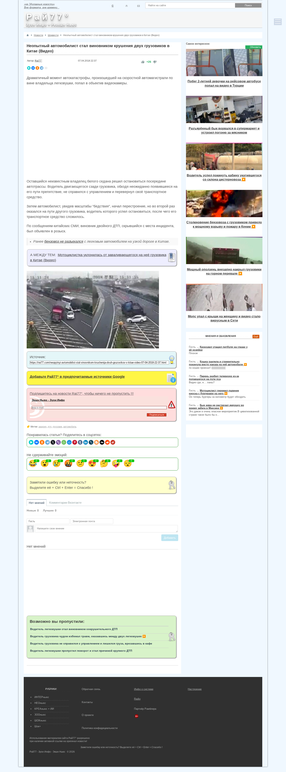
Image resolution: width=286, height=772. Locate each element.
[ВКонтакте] (33, 68)
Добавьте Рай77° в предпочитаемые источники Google (77, 377)
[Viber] (58, 442)
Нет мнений (36, 502)
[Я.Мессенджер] (29, 68)
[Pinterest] (74, 442)
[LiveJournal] (91, 442)
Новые (31, 510)
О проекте (88, 715)
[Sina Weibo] (113, 442)
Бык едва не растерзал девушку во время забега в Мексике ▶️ (216, 407)
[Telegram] (41, 68)
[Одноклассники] (37, 68)
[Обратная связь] (138, 6)
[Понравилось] (143, 61)
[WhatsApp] (63, 442)
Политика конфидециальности (100, 728)
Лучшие (48, 510)
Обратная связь (91, 689)
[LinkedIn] (85, 442)
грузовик (57, 426)
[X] (53, 442)
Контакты (87, 702)
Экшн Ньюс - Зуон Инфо (48, 400)
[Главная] (27, 35)
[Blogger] (96, 442)
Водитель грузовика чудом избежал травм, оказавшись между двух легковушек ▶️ (88, 636)
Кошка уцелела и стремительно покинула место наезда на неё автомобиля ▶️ (218, 363)
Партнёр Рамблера (145, 708)
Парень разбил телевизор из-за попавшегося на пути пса (214, 378)
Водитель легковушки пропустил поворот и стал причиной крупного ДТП (81, 650)
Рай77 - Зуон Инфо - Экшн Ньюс (47, 751)
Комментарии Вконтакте (65, 502)
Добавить (170, 537)
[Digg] (102, 442)
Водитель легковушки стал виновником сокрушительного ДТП (74, 629)
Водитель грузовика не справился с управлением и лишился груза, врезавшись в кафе (91, 643)
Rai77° (38, 60)
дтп (50, 426)
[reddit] (107, 442)
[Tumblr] (80, 442)
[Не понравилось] (155, 61)
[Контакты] (126, 6)
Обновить (255, 47)
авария (42, 426)
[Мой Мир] (69, 442)
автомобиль (69, 426)
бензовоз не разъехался (63, 241)
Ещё (256, 336)
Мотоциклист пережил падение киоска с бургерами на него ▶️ (214, 392)
